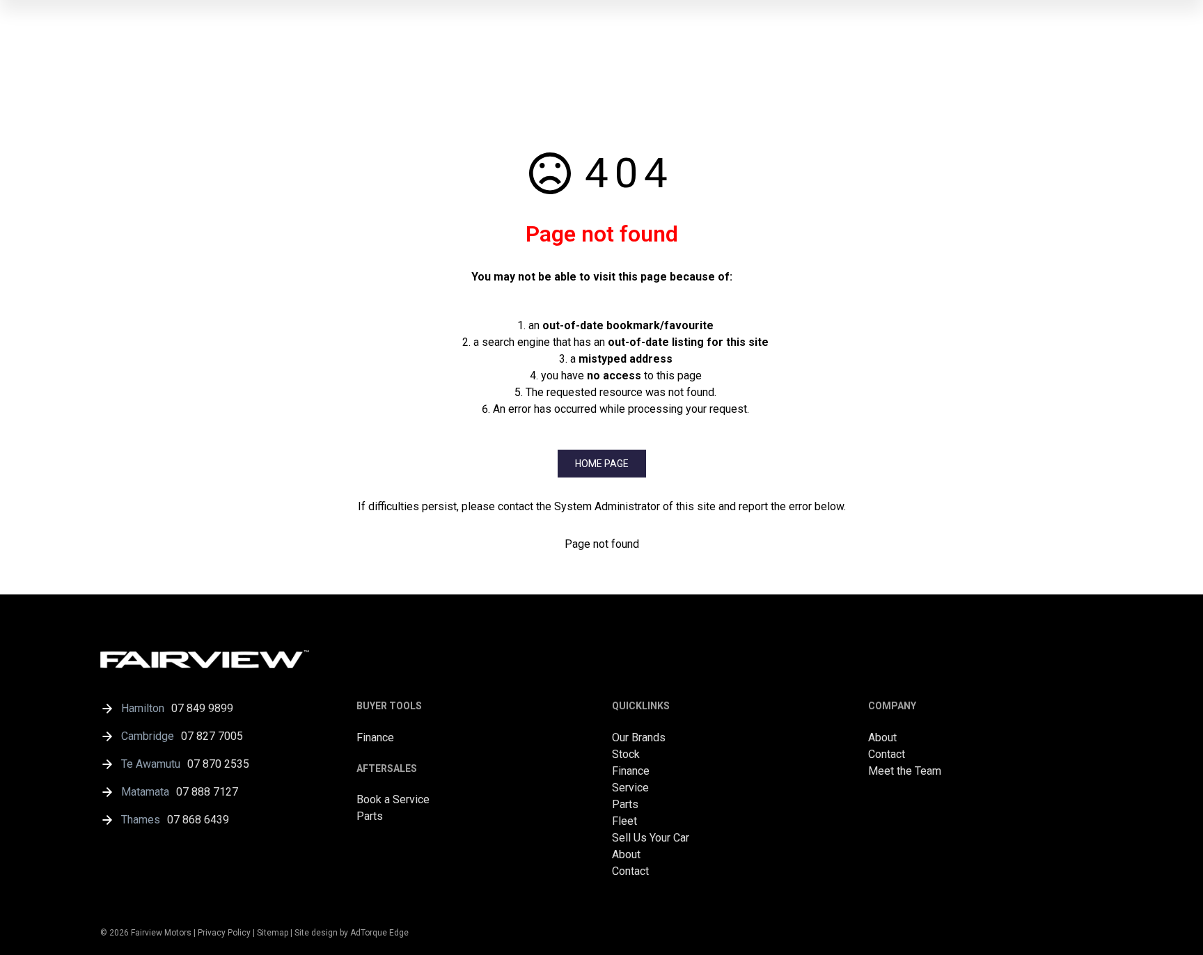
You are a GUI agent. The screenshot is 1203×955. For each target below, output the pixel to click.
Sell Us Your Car (650, 837)
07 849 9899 (202, 708)
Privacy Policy (224, 933)
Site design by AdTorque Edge (351, 933)
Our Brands (639, 737)
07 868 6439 (198, 819)
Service (630, 787)
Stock (626, 754)
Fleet (624, 821)
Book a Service (393, 799)
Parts (369, 816)
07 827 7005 (212, 736)
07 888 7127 (207, 791)
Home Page (602, 463)
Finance (375, 737)
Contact (630, 871)
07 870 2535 (218, 764)
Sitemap (272, 933)
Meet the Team (904, 771)
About (626, 854)
